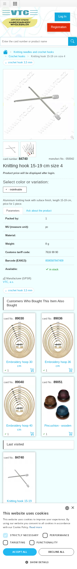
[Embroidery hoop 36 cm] (58, 340)
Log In (62, 16)
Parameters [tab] (13, 210)
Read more (35, 527)
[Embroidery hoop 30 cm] (19, 340)
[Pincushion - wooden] (58, 403)
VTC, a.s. (8, 281)
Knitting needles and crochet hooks (34, 52)
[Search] (72, 41)
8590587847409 (54, 260)
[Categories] (15, 4)
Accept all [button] (19, 552)
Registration (58, 27)
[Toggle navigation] (4, 4)
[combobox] (34, 41)
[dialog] (38, 536)
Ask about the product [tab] (39, 210)
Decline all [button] (56, 552)
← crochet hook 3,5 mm (18, 62)
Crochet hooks (17, 56)
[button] (38, 562)
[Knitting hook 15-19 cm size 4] (19, 479)
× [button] (72, 507)
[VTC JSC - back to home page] (19, 19)
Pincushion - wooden (57, 425)
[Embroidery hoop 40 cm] (19, 403)
